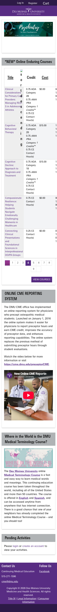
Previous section (17, 42)
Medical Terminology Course (22, 475)
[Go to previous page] (7, 263)
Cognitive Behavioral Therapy (10, 129)
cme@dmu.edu (10, 582)
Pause (30, 42)
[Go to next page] (38, 269)
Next (42, 42)
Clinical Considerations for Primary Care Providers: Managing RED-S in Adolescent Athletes (13, 99)
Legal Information (26, 599)
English (23, 498)
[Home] (28, 10)
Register (32, 3)
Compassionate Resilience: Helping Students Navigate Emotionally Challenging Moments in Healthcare (13, 212)
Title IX (12, 599)
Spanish (39, 498)
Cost (45, 78)
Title (10, 78)
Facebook (44, 571)
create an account (33, 546)
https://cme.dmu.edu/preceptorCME (26, 364)
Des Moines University (23, 471)
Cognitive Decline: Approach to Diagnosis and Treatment (12, 169)
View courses (41, 280)
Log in (20, 3)
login (15, 546)
